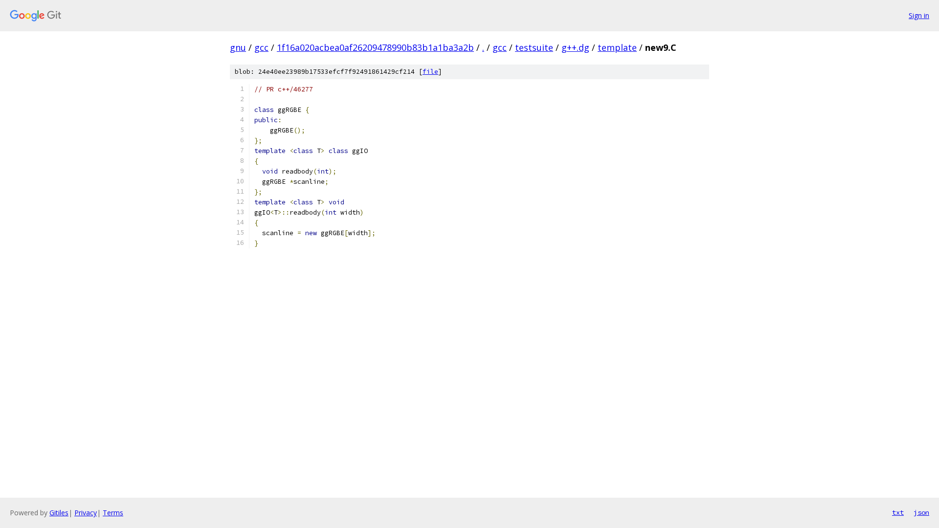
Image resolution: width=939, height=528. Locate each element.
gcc (261, 47)
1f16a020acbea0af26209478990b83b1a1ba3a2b (375, 47)
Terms (113, 512)
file (430, 71)
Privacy (85, 512)
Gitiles (58, 512)
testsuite (534, 47)
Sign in (919, 15)
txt (898, 512)
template (617, 47)
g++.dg (575, 47)
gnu (238, 47)
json (921, 512)
